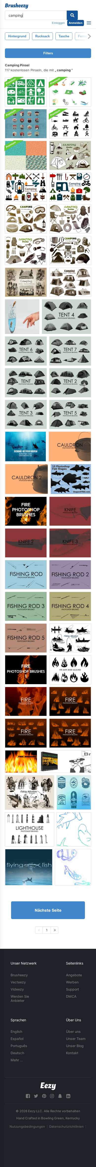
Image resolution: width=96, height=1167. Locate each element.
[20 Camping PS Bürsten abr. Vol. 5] (70, 250)
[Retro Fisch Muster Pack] (26, 155)
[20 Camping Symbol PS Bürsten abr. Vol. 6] (70, 187)
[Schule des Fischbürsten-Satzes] (25, 446)
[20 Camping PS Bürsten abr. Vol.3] (70, 218)
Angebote (74, 975)
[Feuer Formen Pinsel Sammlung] (70, 669)
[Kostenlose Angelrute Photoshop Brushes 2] (70, 574)
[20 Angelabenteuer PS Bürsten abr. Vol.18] (70, 638)
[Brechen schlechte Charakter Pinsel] (65, 761)
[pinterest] (44, 1096)
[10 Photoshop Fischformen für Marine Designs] (70, 479)
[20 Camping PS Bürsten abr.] (26, 218)
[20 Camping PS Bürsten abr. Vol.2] (70, 155)
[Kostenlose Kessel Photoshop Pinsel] (69, 446)
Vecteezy (18, 982)
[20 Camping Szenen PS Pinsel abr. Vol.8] (26, 282)
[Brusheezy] (16, 6)
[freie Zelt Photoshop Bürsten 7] (70, 351)
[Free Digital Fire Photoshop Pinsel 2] (70, 733)
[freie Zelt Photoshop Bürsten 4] (66, 316)
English (16, 1031)
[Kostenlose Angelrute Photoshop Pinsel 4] (70, 606)
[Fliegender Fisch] (28, 867)
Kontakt (72, 1053)
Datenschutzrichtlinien (66, 1126)
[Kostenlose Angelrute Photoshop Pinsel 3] (26, 606)
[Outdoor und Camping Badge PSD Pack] (26, 123)
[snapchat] (60, 1096)
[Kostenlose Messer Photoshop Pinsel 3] (70, 543)
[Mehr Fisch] (74, 829)
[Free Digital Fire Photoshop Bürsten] (26, 733)
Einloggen (58, 23)
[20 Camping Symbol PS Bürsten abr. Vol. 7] (26, 187)
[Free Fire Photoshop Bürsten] (26, 701)
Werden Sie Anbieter (20, 998)
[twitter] (36, 1096)
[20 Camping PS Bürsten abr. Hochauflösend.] (26, 250)
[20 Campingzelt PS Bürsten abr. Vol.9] (70, 282)
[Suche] (72, 15)
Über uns (73, 1031)
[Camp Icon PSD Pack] (70, 92)
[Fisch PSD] (22, 316)
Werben (72, 982)
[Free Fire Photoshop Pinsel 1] (26, 669)
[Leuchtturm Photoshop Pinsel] (29, 829)
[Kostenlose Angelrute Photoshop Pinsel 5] (26, 638)
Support (72, 989)
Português (19, 1046)
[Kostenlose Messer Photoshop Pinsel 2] (26, 543)
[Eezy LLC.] (48, 1086)
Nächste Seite (48, 910)
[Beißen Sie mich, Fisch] (73, 867)
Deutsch (17, 1053)
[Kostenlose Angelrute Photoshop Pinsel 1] (26, 574)
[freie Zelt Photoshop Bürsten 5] (70, 414)
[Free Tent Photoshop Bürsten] (26, 382)
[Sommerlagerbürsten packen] (26, 92)
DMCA (71, 996)
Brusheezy (19, 975)
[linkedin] (68, 1096)
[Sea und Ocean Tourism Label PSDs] (74, 792)
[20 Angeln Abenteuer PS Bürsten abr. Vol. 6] (29, 792)
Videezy (17, 989)
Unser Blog (75, 1046)
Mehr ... (17, 1060)
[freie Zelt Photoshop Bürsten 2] (70, 382)
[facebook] (28, 1096)
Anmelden (75, 23)
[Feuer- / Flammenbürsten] (21, 761)
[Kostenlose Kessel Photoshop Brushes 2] (26, 479)
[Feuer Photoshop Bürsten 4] (26, 511)
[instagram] (52, 1096)
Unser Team (75, 1039)
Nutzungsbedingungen (27, 1126)
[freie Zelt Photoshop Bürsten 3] (26, 414)
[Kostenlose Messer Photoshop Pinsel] (70, 511)
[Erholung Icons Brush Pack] (70, 123)
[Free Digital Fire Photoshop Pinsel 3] (70, 701)
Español (17, 1039)
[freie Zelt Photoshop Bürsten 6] (26, 351)
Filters (48, 53)
